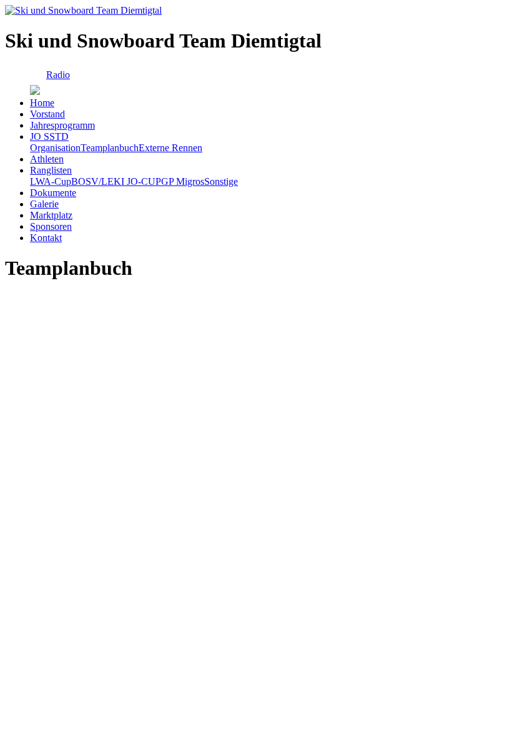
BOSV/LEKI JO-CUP (116, 181)
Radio (58, 74)
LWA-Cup (50, 181)
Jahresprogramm (62, 125)
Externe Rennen (170, 147)
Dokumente (53, 192)
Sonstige (221, 181)
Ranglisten (51, 170)
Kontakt (46, 237)
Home (42, 102)
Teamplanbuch (110, 147)
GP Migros (182, 181)
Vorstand (47, 114)
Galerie (44, 204)
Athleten (47, 159)
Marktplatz (51, 215)
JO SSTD (49, 136)
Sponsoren (51, 226)
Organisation (55, 147)
